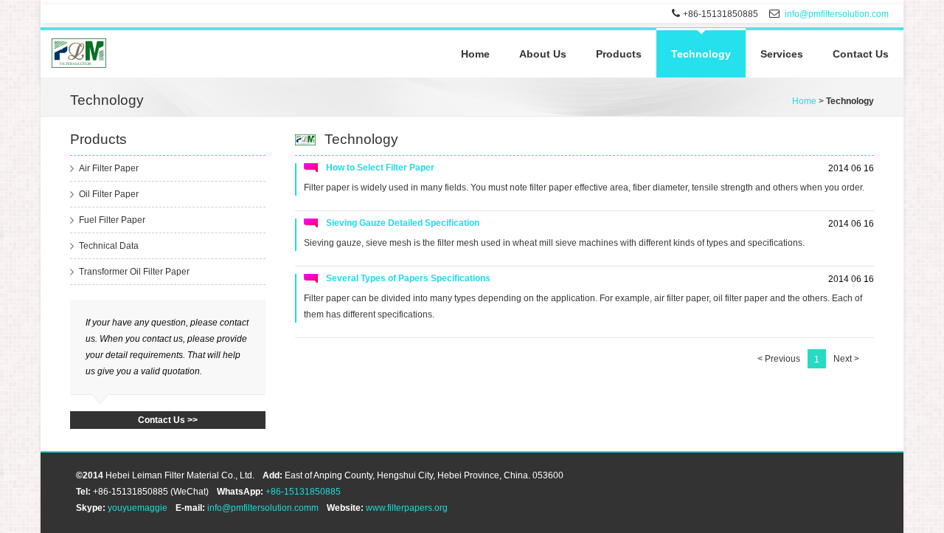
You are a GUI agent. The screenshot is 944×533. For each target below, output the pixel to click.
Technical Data (109, 246)
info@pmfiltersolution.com (837, 14)
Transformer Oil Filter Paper (134, 271)
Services (781, 54)
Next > (846, 359)
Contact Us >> (168, 420)
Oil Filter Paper (109, 194)
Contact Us (861, 54)
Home (475, 54)
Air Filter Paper (109, 168)
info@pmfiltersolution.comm (263, 508)
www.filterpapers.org (407, 508)
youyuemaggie (137, 508)
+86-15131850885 (303, 491)
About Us (542, 54)
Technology (701, 54)
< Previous (778, 359)
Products (619, 54)
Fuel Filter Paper (112, 220)
